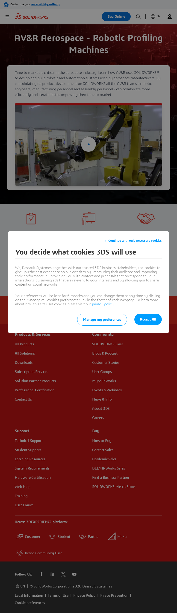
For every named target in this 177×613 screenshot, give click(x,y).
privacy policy (103, 304)
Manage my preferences (102, 319)
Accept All (148, 319)
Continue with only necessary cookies (135, 240)
